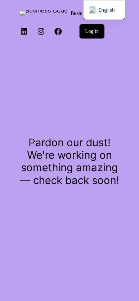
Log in (92, 31)
